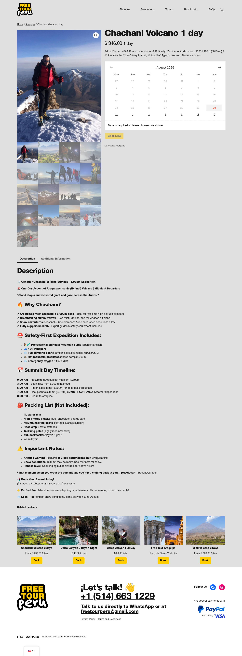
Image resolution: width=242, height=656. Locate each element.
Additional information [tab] (55, 259)
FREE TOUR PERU (28, 636)
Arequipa (30, 25)
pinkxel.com (79, 637)
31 (116, 114)
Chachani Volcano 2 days (36, 548)
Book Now (114, 135)
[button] (96, 35)
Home (20, 25)
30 (214, 107)
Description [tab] (27, 259)
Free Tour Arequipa (163, 548)
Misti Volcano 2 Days (205, 548)
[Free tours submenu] (154, 10)
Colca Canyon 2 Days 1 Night (79, 548)
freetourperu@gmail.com (109, 611)
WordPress (63, 637)
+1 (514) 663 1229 (118, 597)
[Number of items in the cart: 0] (221, 10)
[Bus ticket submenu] (197, 10)
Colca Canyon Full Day (121, 548)
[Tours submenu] (173, 10)
